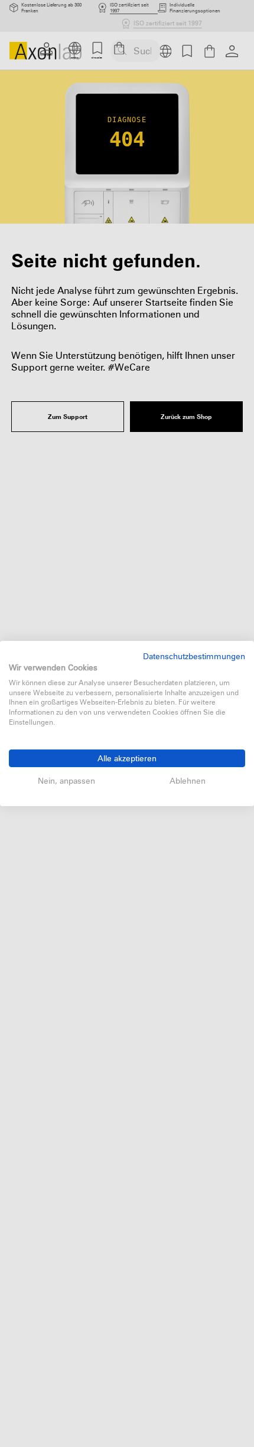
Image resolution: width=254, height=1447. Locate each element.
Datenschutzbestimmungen (194, 656)
